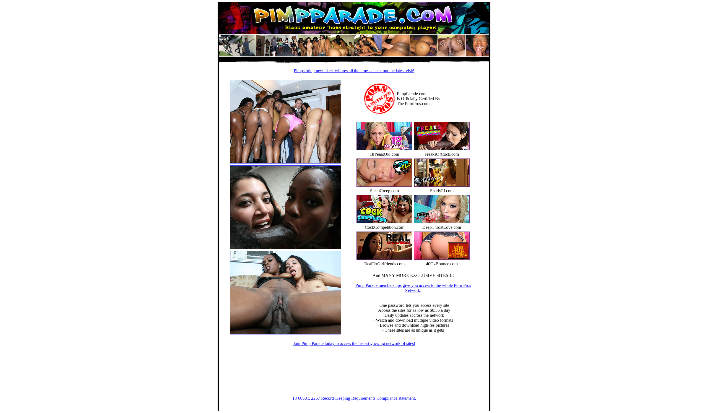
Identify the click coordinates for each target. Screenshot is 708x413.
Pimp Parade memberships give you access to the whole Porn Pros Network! (413, 288)
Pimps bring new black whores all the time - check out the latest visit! (354, 70)
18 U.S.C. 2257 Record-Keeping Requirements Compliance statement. (354, 398)
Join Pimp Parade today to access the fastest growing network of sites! (354, 343)
